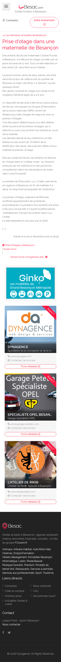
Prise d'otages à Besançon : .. (20, 245)
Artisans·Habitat (22, 549)
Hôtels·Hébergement (14, 557)
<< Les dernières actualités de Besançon (24, 35)
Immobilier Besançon (40, 557)
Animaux (7, 549)
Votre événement (44, 20)
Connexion (11, 20)
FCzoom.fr (21, 542)
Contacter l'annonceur (23, 360)
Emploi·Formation (23, 553)
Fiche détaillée (29, 366)
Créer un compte (14, 590)
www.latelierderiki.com (22, 491)
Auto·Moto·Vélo (42, 549)
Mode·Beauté (34, 561)
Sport (38, 572)
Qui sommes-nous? (44, 595)
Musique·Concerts (12, 564)
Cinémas (7, 553)
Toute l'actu (9, 249)
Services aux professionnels (18, 572)
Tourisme (48, 572)
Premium (29, 564)
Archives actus (13, 595)
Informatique (9, 561)
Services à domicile (41, 568)
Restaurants (22, 568)
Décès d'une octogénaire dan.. (27, 257)
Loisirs (22, 561)
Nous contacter (42, 585)
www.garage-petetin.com (24, 424)
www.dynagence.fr (20, 356)
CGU (35, 590)
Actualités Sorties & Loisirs (16, 602)
